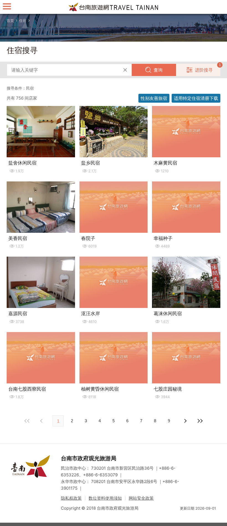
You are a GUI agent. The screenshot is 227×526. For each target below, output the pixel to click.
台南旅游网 (113, 6)
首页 (10, 20)
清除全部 (125, 70)
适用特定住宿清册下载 (196, 98)
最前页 (27, 420)
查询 (158, 70)
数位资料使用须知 (105, 498)
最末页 (199, 420)
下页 (42, 420)
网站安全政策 (141, 498)
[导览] (7, 6)
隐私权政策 (71, 498)
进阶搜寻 (204, 70)
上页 (184, 420)
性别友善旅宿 (154, 98)
